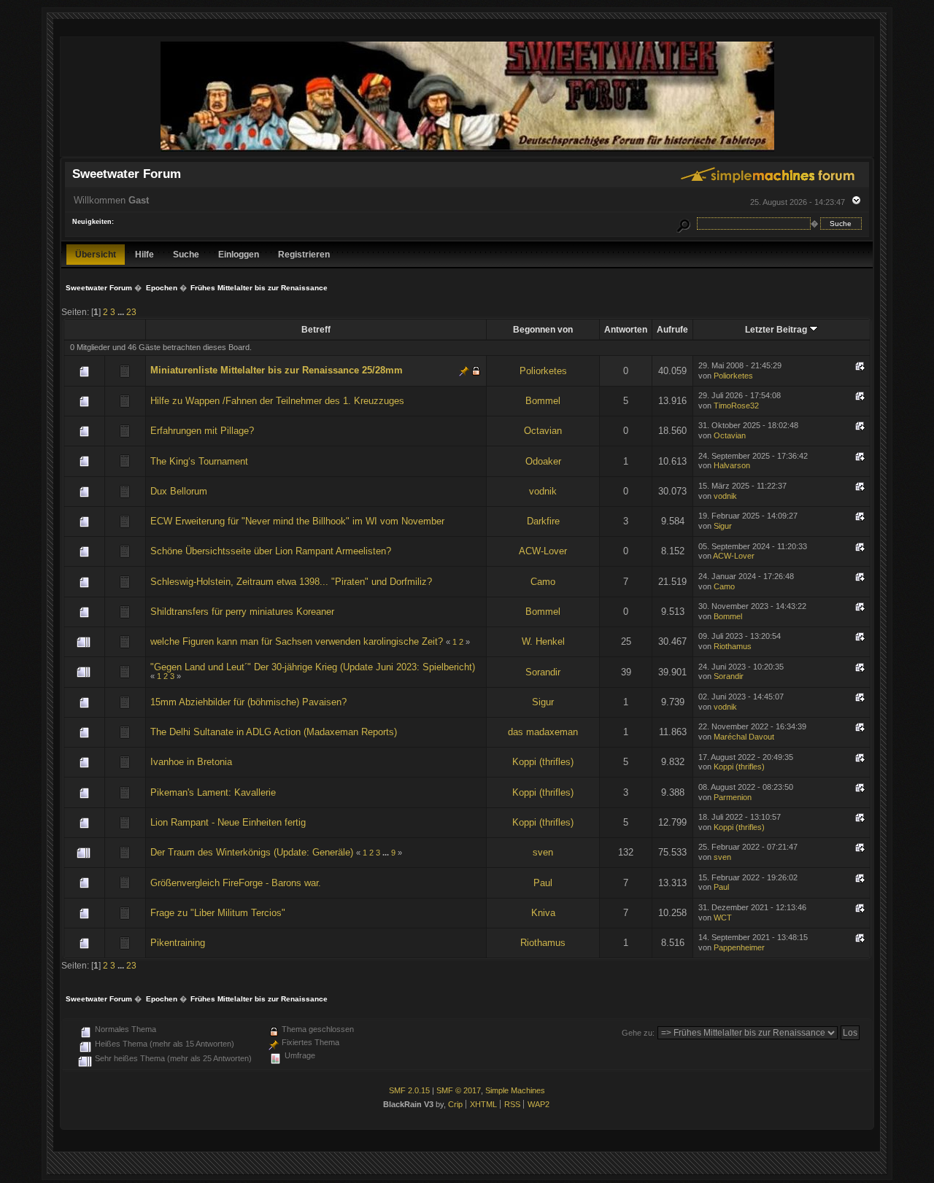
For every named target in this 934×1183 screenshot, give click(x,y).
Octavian (543, 430)
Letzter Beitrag (777, 329)
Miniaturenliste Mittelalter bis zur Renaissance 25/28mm (276, 370)
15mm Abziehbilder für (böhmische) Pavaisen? (248, 702)
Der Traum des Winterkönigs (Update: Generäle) (251, 852)
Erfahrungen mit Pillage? (202, 430)
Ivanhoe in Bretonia (191, 761)
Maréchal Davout (744, 736)
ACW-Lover (543, 551)
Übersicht (95, 254)
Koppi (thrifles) (543, 761)
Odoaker (543, 461)
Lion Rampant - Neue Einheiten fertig (228, 822)
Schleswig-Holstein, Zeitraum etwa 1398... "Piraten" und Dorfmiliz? (291, 581)
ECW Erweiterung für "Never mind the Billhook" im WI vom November (297, 521)
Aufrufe (672, 329)
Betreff (316, 329)
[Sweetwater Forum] (467, 149)
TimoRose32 (736, 405)
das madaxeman (543, 731)
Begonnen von (543, 329)
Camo (542, 581)
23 (131, 312)
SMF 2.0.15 (409, 1090)
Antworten (625, 329)
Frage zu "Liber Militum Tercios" (217, 912)
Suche (186, 254)
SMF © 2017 (458, 1090)
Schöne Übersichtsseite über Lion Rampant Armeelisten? (270, 551)
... (121, 312)
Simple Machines (515, 1090)
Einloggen (238, 254)
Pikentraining (177, 942)
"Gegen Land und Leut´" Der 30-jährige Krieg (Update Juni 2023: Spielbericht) (312, 667)
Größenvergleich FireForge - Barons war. (235, 882)
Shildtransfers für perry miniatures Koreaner (242, 611)
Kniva (543, 912)
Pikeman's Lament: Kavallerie (213, 792)
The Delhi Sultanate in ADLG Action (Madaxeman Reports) (273, 731)
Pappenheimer (739, 947)
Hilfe (144, 254)
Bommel (542, 400)
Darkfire (543, 521)
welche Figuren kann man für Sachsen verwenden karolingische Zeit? (296, 641)
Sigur (723, 525)
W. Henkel (543, 641)
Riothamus (733, 646)
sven (543, 852)
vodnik (543, 491)
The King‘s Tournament (199, 461)
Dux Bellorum (178, 491)
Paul (542, 882)
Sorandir (542, 672)
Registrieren (304, 254)
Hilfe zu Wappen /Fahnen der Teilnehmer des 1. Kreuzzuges (277, 400)
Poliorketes (543, 370)
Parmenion (733, 797)
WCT (723, 917)
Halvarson (732, 465)
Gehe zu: (638, 1032)
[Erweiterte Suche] (684, 224)
